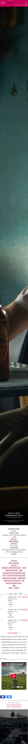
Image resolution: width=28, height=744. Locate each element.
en (22, 2)
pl (26, 2)
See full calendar (12, 633)
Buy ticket (24, 597)
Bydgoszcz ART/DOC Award (11, 568)
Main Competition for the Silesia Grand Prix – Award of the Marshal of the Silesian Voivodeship (14, 574)
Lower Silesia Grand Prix (16, 569)
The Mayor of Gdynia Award (15, 582)
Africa (11, 588)
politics (16, 588)
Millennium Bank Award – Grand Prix (15, 579)
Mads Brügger (14, 541)
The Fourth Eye (14, 563)
